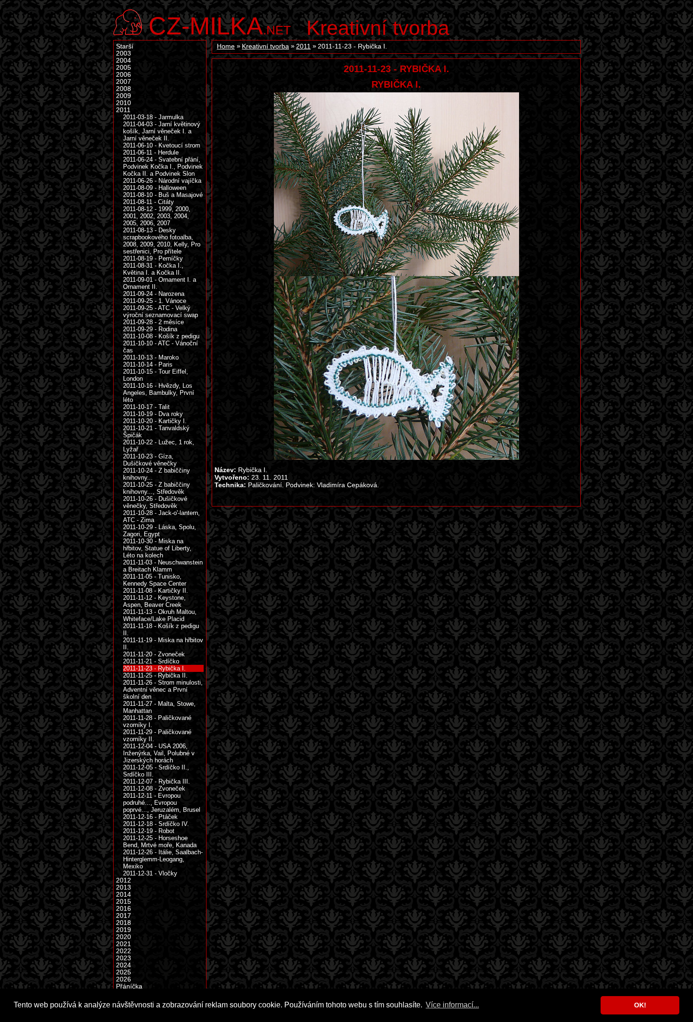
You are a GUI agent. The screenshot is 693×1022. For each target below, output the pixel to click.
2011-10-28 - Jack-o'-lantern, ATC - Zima (161, 516)
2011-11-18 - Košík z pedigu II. (161, 629)
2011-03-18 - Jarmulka (153, 117)
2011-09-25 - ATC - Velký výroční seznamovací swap (160, 311)
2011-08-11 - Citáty (148, 201)
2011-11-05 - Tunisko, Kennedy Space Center (154, 580)
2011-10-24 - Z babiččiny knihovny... (156, 474)
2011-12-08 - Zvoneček (154, 788)
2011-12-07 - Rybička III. (156, 781)
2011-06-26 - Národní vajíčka (162, 180)
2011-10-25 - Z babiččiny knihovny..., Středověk (156, 488)
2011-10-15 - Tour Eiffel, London (155, 375)
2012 (123, 880)
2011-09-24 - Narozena (153, 293)
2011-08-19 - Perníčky (153, 258)
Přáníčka (129, 986)
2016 (123, 908)
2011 (303, 46)
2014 (123, 894)
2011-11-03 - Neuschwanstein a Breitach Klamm (163, 566)
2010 (123, 102)
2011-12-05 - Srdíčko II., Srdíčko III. (156, 771)
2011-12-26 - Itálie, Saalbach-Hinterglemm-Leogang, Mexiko (163, 859)
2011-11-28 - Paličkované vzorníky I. (157, 721)
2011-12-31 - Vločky (150, 873)
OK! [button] (640, 1005)
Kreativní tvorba (377, 27)
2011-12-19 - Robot (148, 830)
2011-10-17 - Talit (146, 406)
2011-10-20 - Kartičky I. (155, 421)
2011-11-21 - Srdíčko (151, 661)
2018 (123, 922)
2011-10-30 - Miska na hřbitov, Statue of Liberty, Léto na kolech (157, 548)
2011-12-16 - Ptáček (150, 816)
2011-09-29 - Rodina (150, 329)
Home (226, 46)
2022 (123, 951)
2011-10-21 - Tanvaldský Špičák (156, 432)
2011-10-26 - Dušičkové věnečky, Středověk (155, 502)
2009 (123, 95)
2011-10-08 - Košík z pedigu (161, 336)
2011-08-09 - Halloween (154, 187)
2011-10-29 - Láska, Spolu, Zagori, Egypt (159, 530)
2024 (123, 965)
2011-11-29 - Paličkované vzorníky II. (157, 735)
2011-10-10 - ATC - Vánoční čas (160, 347)
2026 (123, 979)
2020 (123, 936)
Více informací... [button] (452, 1005)
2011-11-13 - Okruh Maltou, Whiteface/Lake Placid (160, 615)
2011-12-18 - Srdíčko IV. (156, 823)
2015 (123, 901)
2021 (123, 944)
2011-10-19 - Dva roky (153, 413)
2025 (123, 972)
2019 (123, 929)
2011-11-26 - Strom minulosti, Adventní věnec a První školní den (163, 689)
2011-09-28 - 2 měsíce (153, 322)
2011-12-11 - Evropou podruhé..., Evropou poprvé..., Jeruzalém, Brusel (161, 802)
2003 (123, 53)
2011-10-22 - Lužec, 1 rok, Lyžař (158, 446)
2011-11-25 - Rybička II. (155, 675)
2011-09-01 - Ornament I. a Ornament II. (159, 283)
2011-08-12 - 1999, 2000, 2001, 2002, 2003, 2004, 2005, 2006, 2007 (156, 216)
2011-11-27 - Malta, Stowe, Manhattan (159, 707)
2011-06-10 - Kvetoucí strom (161, 145)
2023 (123, 958)
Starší (124, 46)
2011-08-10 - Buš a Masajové (163, 194)
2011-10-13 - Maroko (151, 357)
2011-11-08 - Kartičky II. (155, 590)
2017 (123, 915)
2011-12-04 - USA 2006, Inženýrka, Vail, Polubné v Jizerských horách (159, 753)
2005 (123, 67)
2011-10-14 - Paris (148, 364)
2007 (123, 81)
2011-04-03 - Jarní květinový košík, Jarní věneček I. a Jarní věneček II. (161, 131)
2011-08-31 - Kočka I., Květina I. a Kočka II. (153, 269)
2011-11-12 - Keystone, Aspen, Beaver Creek (154, 601)
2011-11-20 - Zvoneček (154, 654)
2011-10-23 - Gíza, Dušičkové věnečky (150, 460)
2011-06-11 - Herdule (151, 152)
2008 (123, 88)
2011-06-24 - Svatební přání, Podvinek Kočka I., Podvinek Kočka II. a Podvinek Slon (163, 166)
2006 (123, 74)
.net (219, 24)
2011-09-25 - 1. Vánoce (154, 300)
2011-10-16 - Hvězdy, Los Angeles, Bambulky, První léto (158, 392)
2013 (123, 887)
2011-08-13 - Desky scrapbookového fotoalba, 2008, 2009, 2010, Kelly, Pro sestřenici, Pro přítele (161, 241)
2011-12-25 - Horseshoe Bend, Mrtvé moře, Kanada (160, 841)
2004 (123, 60)
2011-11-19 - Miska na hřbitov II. (163, 644)
